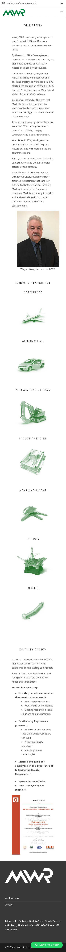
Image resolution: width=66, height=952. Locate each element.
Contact (9, 905)
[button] (47, 945)
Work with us (12, 898)
